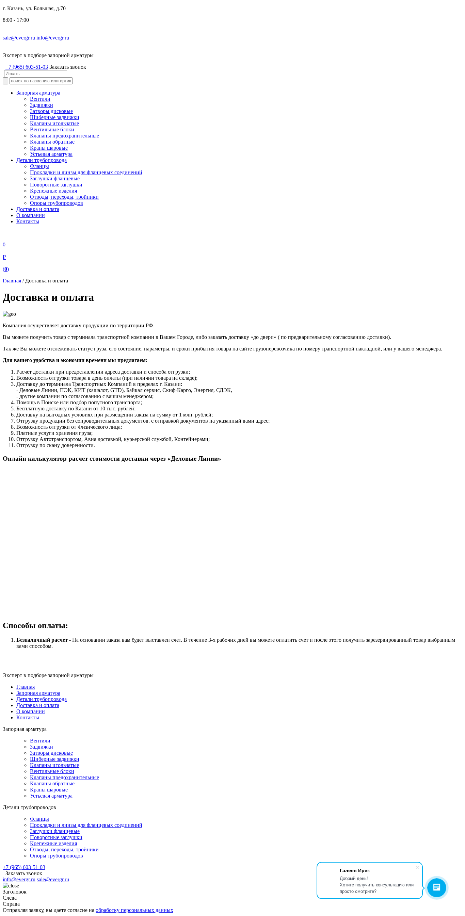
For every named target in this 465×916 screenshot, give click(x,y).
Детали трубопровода (41, 160)
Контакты (27, 221)
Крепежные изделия (53, 191)
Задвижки (41, 105)
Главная (12, 280)
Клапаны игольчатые (54, 123)
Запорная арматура (38, 93)
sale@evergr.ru (19, 37)
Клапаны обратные (52, 142)
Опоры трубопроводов (56, 203)
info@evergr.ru (52, 37)
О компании (30, 215)
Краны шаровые (49, 148)
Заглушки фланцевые (55, 178)
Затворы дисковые (51, 111)
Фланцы (39, 166)
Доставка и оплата (37, 209)
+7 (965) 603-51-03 (26, 67)
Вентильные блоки (52, 129)
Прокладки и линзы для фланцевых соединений (86, 172)
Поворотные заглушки (56, 184)
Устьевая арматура (51, 154)
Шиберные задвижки (54, 117)
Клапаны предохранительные (64, 135)
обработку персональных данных (134, 910)
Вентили (40, 99)
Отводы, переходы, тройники (64, 197)
